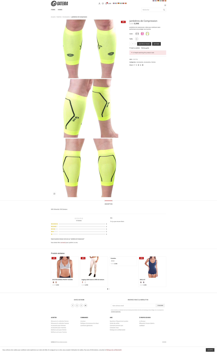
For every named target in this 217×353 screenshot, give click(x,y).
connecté (63, 242)
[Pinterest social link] (138, 65)
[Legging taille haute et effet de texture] (94, 267)
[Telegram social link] (143, 65)
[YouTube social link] (85, 305)
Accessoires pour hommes (58, 327)
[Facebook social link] (134, 65)
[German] (118, 3)
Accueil (53, 17)
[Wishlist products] (103, 3)
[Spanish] (126, 3)
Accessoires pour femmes (58, 325)
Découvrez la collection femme (59, 321)
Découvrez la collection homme (60, 323)
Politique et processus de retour (89, 323)
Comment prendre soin (116, 325)
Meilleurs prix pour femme (58, 330)
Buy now (156, 44)
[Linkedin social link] (141, 65)
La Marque (142, 321)
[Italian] (121, 3)
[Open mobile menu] (165, 5)
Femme (153, 62)
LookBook (142, 325)
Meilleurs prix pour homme (59, 332)
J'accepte (210, 350)
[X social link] (136, 65)
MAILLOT (142, 279)
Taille (131, 39)
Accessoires (66, 17)
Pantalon (113, 258)
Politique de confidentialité (117, 330)
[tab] (108, 203)
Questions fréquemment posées (119, 321)
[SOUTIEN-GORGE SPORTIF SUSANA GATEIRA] (65, 267)
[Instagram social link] (81, 305)
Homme (59, 17)
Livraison (83, 321)
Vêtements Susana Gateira (146, 323)
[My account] (99, 3)
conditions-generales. (116, 311)
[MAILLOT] (152, 267)
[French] (116, 3)
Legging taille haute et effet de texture (92, 279)
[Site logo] (61, 3)
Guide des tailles (114, 323)
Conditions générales (86, 325)
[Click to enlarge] (54, 194)
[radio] (137, 34)
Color (131, 34)
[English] (114, 3)
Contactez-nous (114, 327)
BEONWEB (164, 342)
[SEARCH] (164, 10)
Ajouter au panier (144, 44)
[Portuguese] (123, 3)
